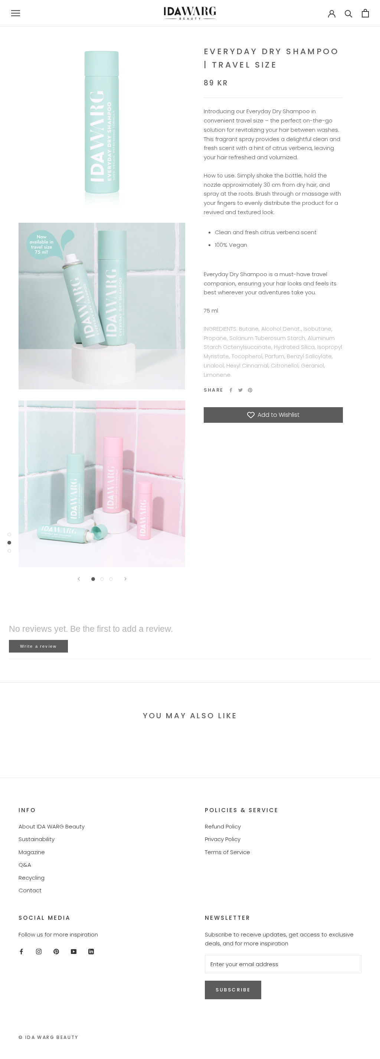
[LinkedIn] (91, 951)
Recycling (32, 878)
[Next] (125, 579)
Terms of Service (227, 852)
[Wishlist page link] (308, 13)
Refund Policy (223, 826)
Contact (30, 890)
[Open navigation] (15, 13)
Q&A (25, 865)
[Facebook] (231, 390)
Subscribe (233, 989)
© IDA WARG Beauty (49, 1037)
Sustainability (37, 839)
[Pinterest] (250, 390)
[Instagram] (39, 951)
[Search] (349, 13)
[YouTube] (73, 951)
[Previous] (79, 579)
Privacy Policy (222, 839)
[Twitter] (240, 390)
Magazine (32, 852)
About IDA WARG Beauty (52, 826)
